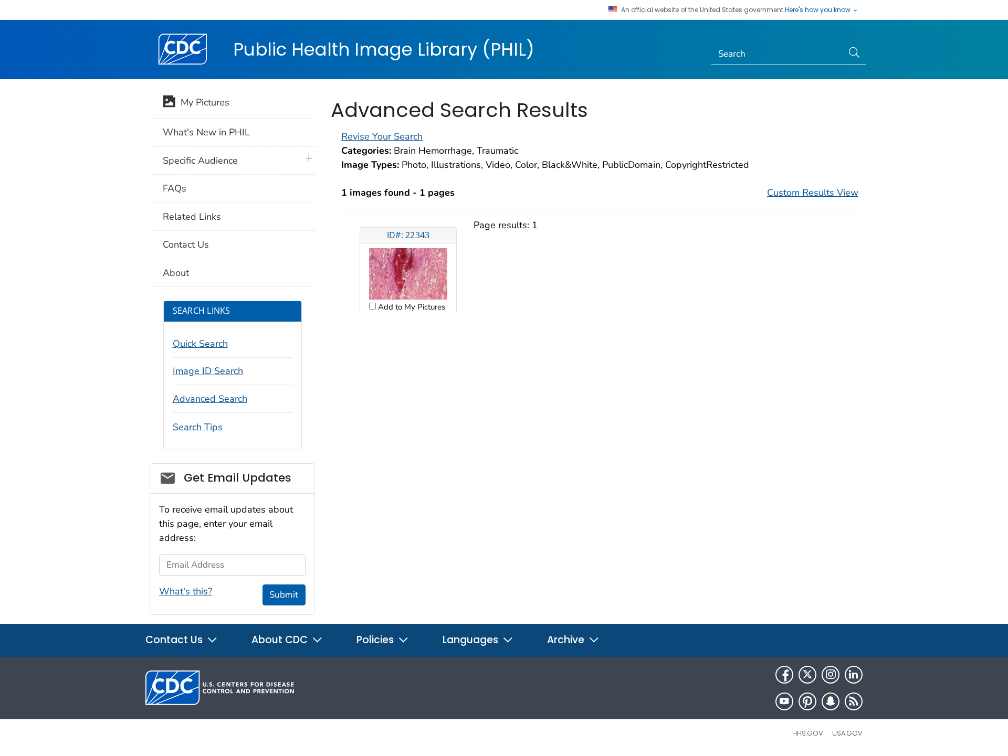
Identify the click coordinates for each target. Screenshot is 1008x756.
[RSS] (854, 701)
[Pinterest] (807, 701)
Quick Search (200, 343)
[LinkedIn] (854, 675)
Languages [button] (472, 640)
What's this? (185, 591)
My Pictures (202, 102)
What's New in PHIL (206, 132)
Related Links (192, 216)
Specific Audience (200, 160)
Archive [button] (567, 640)
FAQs (174, 188)
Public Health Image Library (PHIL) (383, 49)
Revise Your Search (382, 136)
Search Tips (198, 427)
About (176, 273)
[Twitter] (807, 675)
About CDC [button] (280, 640)
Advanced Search (210, 398)
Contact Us (186, 244)
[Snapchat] (830, 701)
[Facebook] (784, 675)
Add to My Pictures (410, 307)
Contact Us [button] (175, 640)
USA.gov (847, 733)
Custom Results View (812, 192)
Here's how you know (818, 10)
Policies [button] (376, 640)
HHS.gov (807, 733)
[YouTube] (784, 701)
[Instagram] (830, 675)
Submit (283, 595)
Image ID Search (208, 371)
